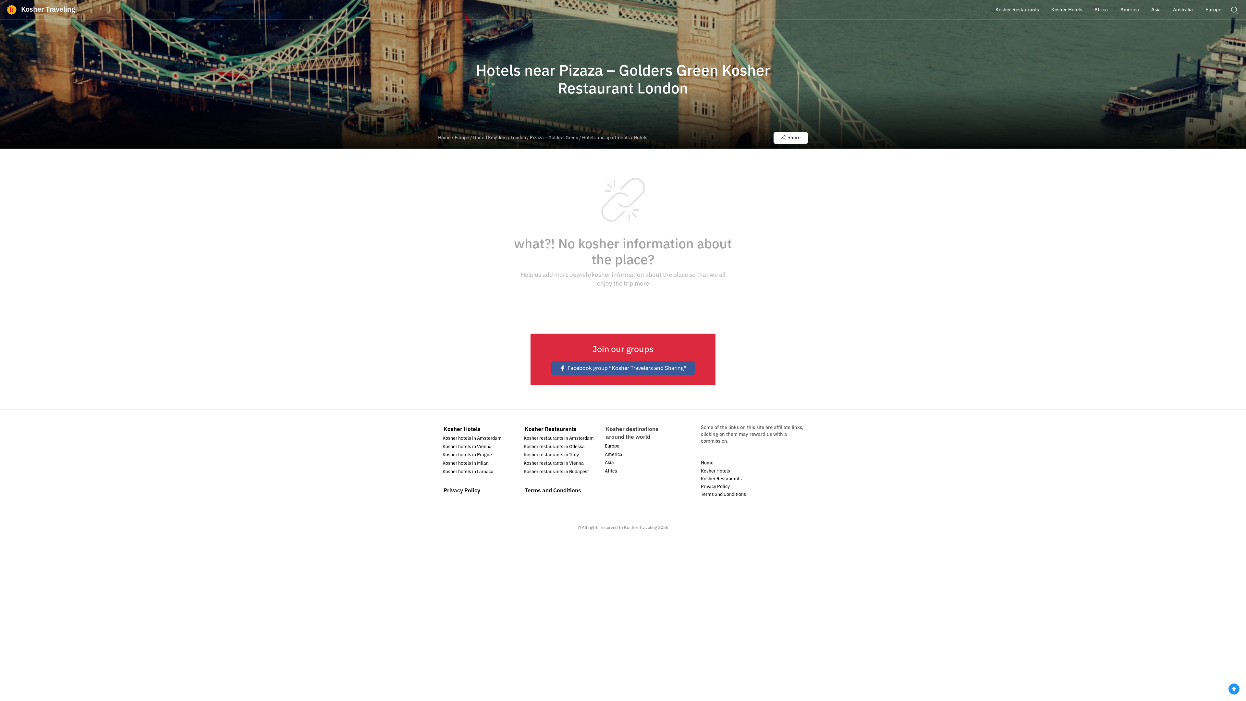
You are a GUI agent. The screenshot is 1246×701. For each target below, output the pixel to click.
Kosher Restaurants (551, 429)
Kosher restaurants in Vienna (554, 463)
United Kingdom (490, 138)
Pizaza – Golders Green (554, 138)
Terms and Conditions (553, 490)
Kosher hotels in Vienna (467, 447)
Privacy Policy (462, 490)
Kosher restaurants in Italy (551, 455)
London (518, 138)
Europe (462, 138)
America (613, 454)
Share (794, 137)
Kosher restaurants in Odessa (554, 447)
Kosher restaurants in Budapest (556, 472)
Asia (609, 463)
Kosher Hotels (462, 429)
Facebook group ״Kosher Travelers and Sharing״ (627, 368)
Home (444, 138)
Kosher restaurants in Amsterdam (559, 438)
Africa (611, 471)
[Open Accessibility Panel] (1234, 689)
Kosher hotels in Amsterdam (472, 438)
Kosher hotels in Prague (467, 455)
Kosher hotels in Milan (466, 463)
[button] (1234, 10)
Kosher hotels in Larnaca (468, 472)
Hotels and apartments (606, 138)
